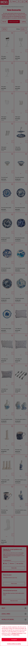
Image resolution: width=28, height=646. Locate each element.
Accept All (14, 639)
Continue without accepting (14, 643)
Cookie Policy (16, 634)
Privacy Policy (7, 634)
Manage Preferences (17, 633)
